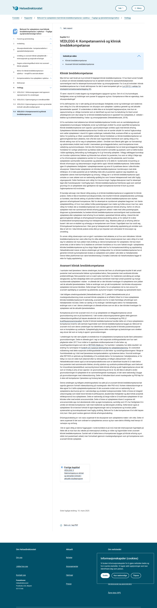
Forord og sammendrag (23, 39)
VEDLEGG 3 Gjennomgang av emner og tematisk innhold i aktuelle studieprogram (32, 105)
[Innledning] (51, 43)
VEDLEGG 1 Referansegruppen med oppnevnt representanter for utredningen (31, 93)
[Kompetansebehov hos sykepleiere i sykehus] (51, 78)
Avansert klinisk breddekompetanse (79, 64)
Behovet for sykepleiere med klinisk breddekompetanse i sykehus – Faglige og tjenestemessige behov (78, 18)
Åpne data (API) (114, 593)
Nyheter (69, 557)
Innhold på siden (70, 56)
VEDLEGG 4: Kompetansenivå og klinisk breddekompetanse (29, 113)
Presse (68, 584)
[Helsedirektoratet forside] (29, 8)
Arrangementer (72, 566)
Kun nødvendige (120, 575)
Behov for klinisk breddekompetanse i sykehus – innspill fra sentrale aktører (28, 72)
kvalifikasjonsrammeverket (71, 321)
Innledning (18, 44)
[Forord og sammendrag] (51, 39)
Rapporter (28, 18)
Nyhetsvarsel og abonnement (120, 584)
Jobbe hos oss (22, 566)
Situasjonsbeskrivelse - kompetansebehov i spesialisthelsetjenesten (30, 49)
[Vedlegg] (51, 87)
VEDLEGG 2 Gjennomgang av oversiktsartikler (31, 100)
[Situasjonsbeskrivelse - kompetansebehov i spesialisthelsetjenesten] (51, 49)
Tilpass (136, 575)
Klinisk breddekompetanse (76, 60)
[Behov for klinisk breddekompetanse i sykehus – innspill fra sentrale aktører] (51, 72)
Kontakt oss (21, 575)
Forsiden (15, 18)
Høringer (69, 575)
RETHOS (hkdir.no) (96, 345)
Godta (105, 575)
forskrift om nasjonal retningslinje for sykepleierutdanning (104, 348)
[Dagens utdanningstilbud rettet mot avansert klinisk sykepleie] (51, 64)
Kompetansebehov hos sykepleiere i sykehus (31, 78)
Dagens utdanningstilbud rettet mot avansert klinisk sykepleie (31, 64)
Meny (139, 8)
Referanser (19, 83)
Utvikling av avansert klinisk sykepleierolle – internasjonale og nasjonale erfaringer (30, 57)
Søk (119, 8)
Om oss (19, 557)
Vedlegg (127, 18)
